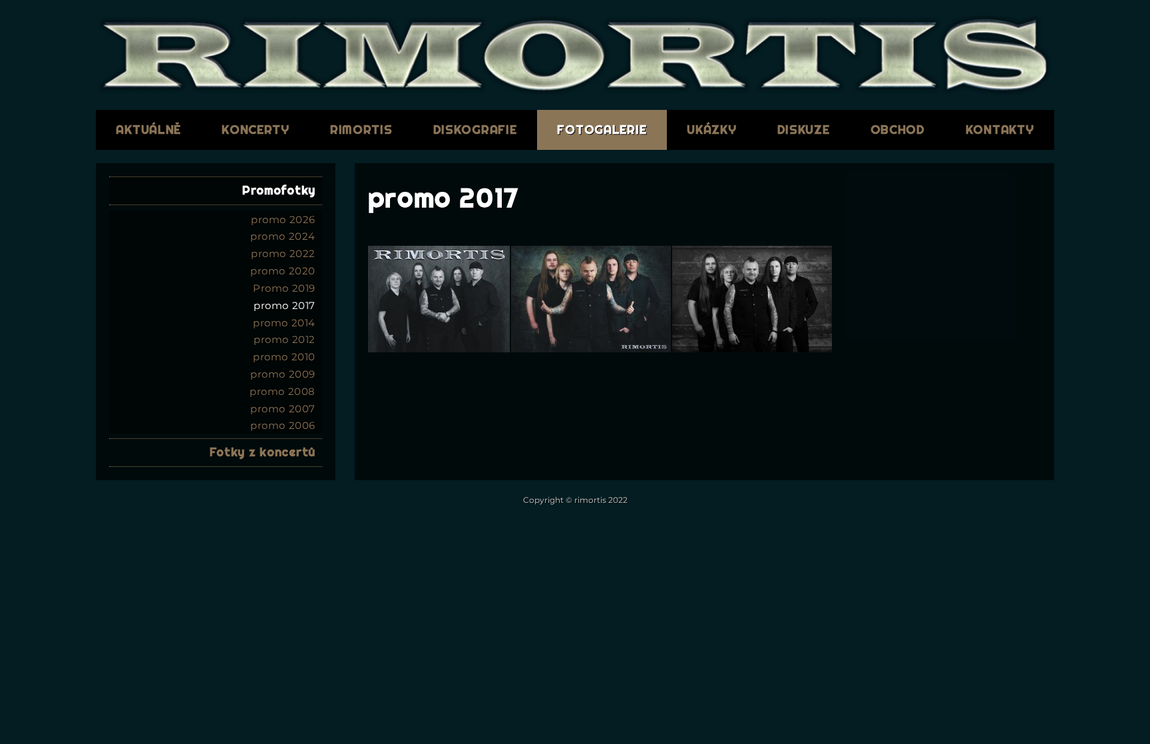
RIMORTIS (361, 129)
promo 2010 (284, 356)
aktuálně (148, 129)
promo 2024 (282, 236)
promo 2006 (282, 425)
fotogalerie (601, 129)
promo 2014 (284, 322)
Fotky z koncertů (262, 452)
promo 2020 (282, 270)
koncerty (255, 129)
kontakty (1000, 129)
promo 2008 (282, 391)
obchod (897, 129)
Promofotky (278, 190)
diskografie (475, 129)
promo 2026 (283, 219)
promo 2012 (284, 339)
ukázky (711, 129)
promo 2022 (283, 253)
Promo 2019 (284, 288)
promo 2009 (282, 374)
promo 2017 (284, 305)
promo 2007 (282, 408)
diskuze (803, 129)
